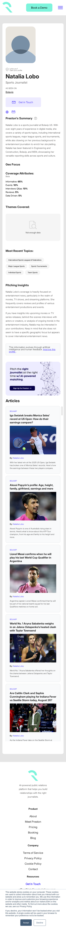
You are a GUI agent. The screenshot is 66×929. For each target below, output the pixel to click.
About (33, 816)
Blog (33, 838)
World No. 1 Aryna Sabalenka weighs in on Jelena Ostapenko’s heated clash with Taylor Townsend (33, 627)
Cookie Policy (33, 863)
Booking (33, 832)
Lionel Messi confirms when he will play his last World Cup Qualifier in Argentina (30, 557)
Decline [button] (39, 922)
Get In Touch (33, 884)
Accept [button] (26, 922)
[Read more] (33, 440)
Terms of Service (33, 852)
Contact (33, 869)
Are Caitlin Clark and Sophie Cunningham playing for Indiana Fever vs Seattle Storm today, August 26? (33, 697)
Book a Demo (39, 7)
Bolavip (9, 92)
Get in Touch (26, 102)
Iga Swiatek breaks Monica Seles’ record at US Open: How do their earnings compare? (30, 419)
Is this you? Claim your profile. (16, 69)
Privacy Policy (33, 858)
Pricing (33, 827)
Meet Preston (33, 821)
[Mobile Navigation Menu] (60, 7)
